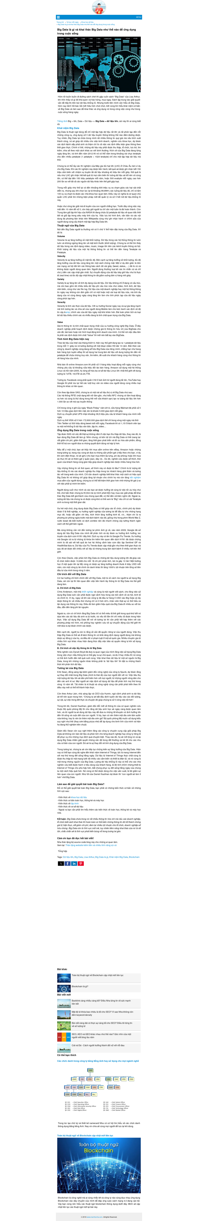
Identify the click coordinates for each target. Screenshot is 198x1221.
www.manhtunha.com (95, 1217)
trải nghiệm (135, 477)
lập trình (75, 803)
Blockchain (134, 857)
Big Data (78, 857)
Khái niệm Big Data (68, 128)
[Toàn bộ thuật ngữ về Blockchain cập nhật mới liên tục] (99, 1165)
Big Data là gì (101, 857)
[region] (99, 890)
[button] (61, 863)
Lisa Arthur (89, 857)
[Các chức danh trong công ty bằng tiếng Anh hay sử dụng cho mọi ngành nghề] (99, 1091)
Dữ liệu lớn (68, 857)
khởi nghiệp (87, 591)
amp (68, 312)
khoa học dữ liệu (79, 797)
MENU (138, 17)
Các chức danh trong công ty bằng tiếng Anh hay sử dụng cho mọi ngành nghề (98, 1060)
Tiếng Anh (62, 121)
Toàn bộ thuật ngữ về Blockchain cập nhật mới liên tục (85, 1135)
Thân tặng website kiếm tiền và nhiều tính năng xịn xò (91, 845)
